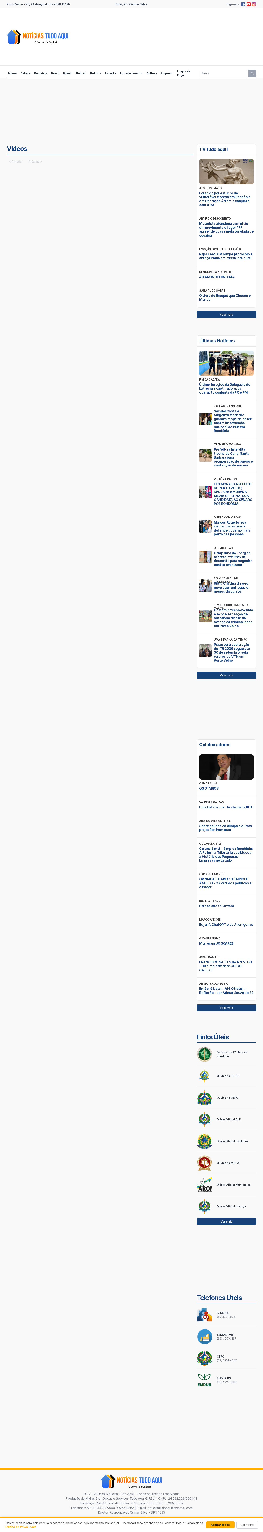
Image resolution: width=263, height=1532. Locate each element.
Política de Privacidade (20, 1527)
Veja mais (226, 314)
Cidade (25, 73)
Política (95, 73)
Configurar (247, 1524)
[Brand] (37, 37)
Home (12, 73)
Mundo (67, 73)
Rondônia (40, 73)
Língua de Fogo (183, 73)
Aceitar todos (220, 1524)
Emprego (167, 73)
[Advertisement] (186, 37)
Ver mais (226, 1221)
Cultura (151, 73)
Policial (81, 73)
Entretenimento (131, 73)
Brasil (55, 73)
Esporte (110, 73)
